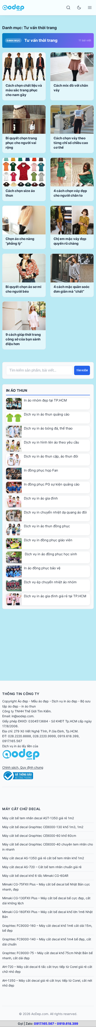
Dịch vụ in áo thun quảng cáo (46, 414)
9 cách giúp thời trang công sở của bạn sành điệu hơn (23, 339)
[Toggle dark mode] (79, 8)
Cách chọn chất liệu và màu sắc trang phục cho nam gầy (24, 90)
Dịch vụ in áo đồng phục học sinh (50, 554)
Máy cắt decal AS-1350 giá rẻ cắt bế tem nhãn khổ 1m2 (43, 858)
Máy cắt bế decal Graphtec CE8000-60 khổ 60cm (39, 835)
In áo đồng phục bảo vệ (42, 568)
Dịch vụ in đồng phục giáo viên (48, 540)
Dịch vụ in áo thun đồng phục (47, 526)
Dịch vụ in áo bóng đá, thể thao (48, 428)
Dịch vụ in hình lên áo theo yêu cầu (51, 442)
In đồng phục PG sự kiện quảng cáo (51, 484)
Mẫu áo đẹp (40, 701)
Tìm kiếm (82, 370)
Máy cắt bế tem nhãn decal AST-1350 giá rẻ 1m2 (38, 818)
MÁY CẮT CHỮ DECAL (21, 809)
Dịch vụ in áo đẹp (64, 701)
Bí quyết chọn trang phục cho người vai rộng (21, 143)
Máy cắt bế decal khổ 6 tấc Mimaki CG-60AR (35, 875)
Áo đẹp (23, 701)
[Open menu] (90, 8)
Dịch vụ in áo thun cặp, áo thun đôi (51, 456)
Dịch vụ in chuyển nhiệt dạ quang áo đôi (55, 512)
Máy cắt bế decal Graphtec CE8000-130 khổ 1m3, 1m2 (42, 827)
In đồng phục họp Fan (41, 470)
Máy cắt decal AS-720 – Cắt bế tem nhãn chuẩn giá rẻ (41, 867)
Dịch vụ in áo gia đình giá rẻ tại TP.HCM (55, 596)
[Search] (68, 8)
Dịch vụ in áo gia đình (41, 498)
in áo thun (28, 706)
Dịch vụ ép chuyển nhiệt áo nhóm (50, 582)
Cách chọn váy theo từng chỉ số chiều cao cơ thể (71, 143)
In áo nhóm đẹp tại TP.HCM (45, 400)
